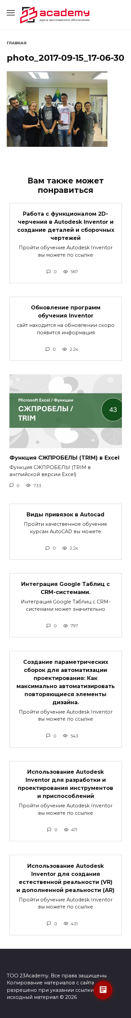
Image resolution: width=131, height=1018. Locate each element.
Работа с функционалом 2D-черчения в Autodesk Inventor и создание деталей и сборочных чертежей (65, 226)
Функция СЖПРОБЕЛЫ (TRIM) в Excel (64, 457)
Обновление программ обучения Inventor (65, 311)
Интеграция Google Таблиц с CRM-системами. (65, 588)
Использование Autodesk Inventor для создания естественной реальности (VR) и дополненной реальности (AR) (65, 877)
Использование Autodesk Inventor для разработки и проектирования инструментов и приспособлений (65, 784)
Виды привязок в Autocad (65, 514)
